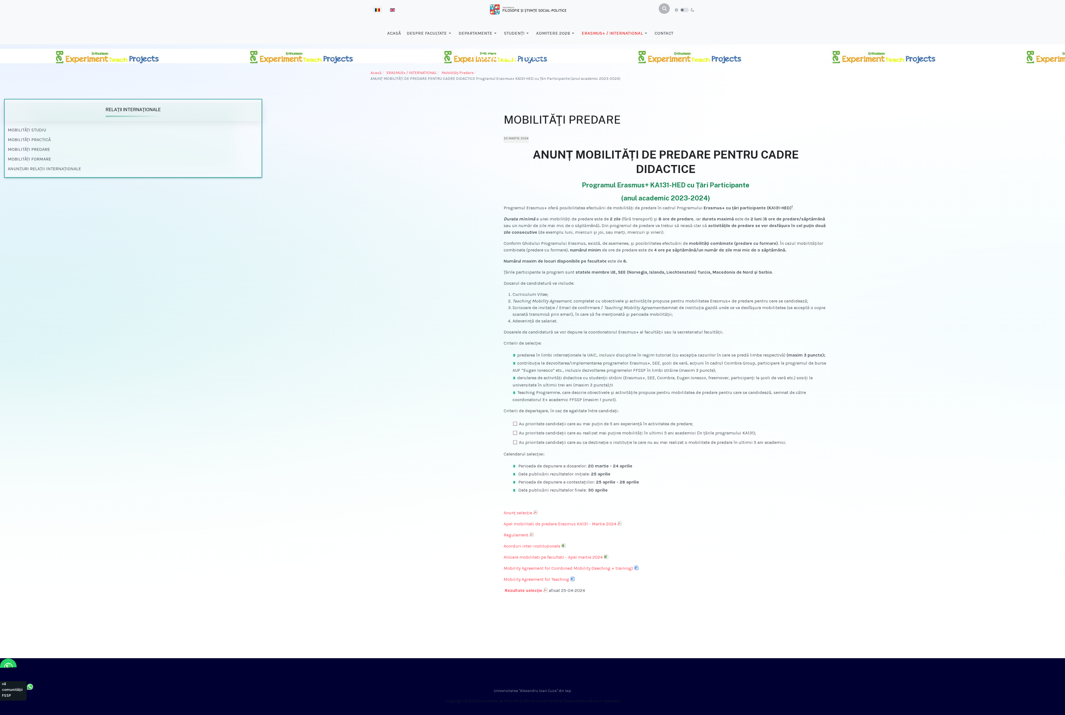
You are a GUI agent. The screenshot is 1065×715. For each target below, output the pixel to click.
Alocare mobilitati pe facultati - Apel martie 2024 (553, 557)
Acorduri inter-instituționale (532, 546)
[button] (430, 33)
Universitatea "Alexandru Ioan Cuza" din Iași (532, 690)
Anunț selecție (518, 512)
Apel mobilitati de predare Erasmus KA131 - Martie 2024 (560, 523)
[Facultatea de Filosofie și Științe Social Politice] (528, 9)
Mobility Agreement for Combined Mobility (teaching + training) (568, 568)
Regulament (516, 535)
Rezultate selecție (523, 590)
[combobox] (664, 8)
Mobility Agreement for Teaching (536, 579)
